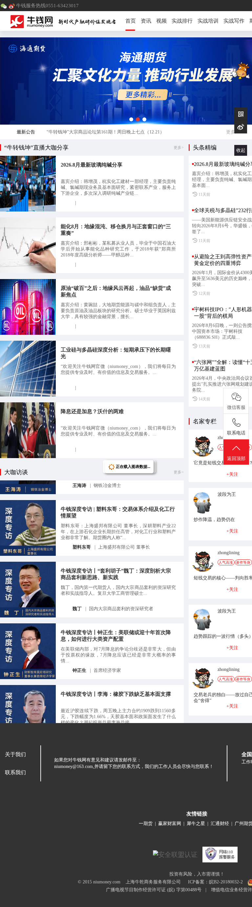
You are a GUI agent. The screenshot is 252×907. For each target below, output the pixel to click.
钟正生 (79, 655)
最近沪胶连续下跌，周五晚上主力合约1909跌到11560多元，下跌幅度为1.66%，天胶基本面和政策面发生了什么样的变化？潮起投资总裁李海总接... (118, 701)
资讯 (146, 21)
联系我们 (15, 772)
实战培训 (208, 21)
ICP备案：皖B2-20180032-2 (215, 881)
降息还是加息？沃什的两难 (92, 411)
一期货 (146, 823)
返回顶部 (236, 458)
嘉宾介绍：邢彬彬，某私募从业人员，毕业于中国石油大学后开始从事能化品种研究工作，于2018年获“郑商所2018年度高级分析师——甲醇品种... (118, 249)
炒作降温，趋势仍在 (214, 519)
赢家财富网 (169, 823)
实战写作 (233, 21)
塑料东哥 (82, 532)
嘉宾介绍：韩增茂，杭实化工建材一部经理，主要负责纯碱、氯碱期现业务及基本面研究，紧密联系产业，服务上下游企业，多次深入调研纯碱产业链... (118, 187)
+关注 (232, 474)
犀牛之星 (196, 823)
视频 (161, 21)
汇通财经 (220, 823)
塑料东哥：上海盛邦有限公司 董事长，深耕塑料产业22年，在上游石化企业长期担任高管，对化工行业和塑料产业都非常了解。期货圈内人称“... (118, 516)
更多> (232, 132)
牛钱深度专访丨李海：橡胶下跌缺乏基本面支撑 (116, 679)
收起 (240, 150)
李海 (77, 717)
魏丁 (77, 593)
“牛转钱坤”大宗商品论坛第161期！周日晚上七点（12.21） (105, 132)
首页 (130, 21)
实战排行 (182, 21)
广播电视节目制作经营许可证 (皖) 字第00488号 (155, 889)
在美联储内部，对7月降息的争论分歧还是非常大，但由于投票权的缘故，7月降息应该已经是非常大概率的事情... (118, 640)
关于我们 (15, 754)
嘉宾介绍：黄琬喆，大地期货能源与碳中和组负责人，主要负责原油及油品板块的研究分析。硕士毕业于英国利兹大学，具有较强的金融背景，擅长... (118, 310)
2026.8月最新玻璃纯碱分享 (91, 165)
